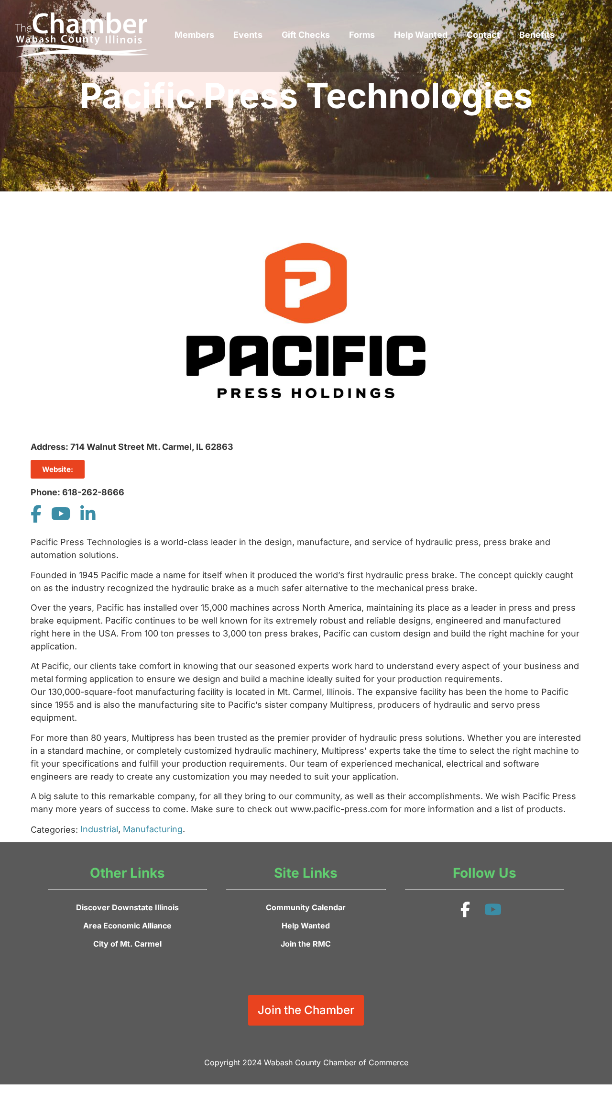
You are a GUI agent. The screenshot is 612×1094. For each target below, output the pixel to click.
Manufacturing (153, 829)
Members (194, 35)
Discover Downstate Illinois (127, 907)
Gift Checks (306, 35)
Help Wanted (421, 35)
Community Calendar (306, 907)
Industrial (99, 829)
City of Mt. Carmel (127, 944)
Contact (483, 35)
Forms (362, 35)
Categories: (54, 830)
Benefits (537, 35)
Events (247, 35)
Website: (57, 469)
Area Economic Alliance (127, 925)
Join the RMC (306, 944)
